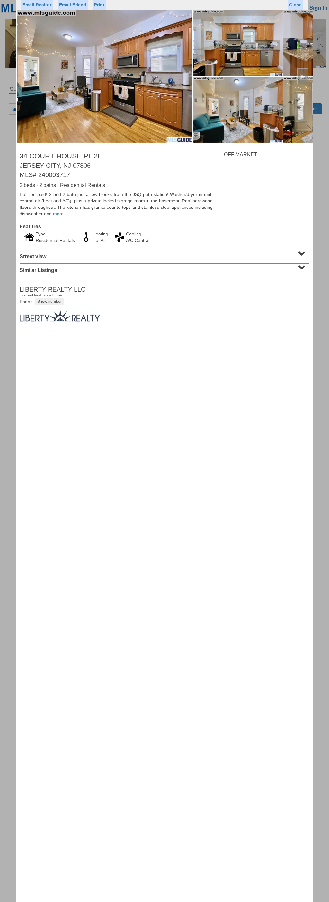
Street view (164, 254)
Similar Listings (164, 268)
